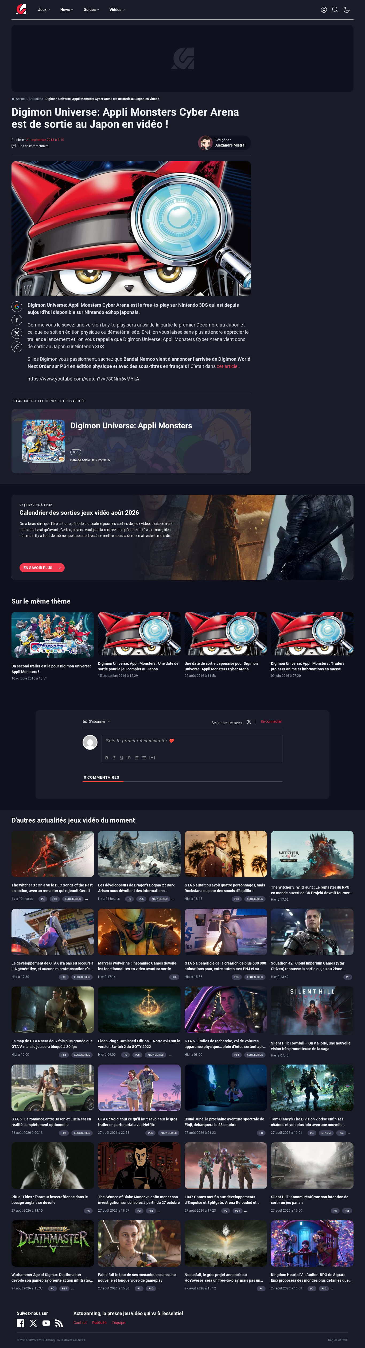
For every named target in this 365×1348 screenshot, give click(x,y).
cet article (228, 366)
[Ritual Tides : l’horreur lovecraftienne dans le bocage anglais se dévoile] (52, 1165)
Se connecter (271, 721)
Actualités (36, 99)
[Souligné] (122, 758)
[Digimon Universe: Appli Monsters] (43, 440)
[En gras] (107, 758)
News (65, 9)
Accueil (21, 99)
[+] (152, 757)
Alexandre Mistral (230, 145)
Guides (90, 9)
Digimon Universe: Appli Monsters (131, 425)
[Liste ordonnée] (137, 758)
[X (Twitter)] (33, 1323)
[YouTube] (46, 1323)
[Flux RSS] (59, 1323)
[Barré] (129, 758)
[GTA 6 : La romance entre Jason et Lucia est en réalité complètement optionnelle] (52, 1087)
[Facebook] (20, 1323)
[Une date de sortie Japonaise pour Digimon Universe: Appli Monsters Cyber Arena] (226, 633)
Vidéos (115, 9)
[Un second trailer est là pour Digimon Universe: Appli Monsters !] (52, 634)
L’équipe (118, 1322)
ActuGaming (20, 9)
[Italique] (114, 758)
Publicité (99, 1322)
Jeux (42, 9)
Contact (80, 1322)
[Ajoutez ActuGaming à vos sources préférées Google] (16, 306)
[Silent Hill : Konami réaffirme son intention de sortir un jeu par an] (312, 1165)
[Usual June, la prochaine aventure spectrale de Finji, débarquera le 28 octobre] (226, 1087)
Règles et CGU (338, 1340)
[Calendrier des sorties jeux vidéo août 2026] (182, 537)
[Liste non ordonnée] (144, 758)
